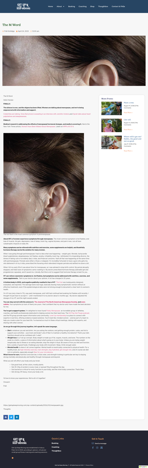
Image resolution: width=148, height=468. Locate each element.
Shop (92, 6)
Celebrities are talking (11, 114)
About (59, 6)
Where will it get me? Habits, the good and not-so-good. (132, 139)
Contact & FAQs (118, 6)
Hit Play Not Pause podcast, (79, 313)
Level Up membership (58, 315)
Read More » (128, 113)
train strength (43, 350)
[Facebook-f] (93, 447)
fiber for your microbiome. (43, 352)
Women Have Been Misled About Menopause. (38, 126)
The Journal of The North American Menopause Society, (56, 302)
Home (50, 6)
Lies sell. (127, 120)
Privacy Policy (89, 465)
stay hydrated (54, 350)
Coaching (82, 6)
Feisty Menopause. (53, 311)
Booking (71, 6)
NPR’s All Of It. (68, 126)
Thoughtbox (103, 6)
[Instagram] (97, 447)
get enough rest (65, 350)
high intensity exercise (28, 350)
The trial (59, 282)
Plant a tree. (129, 103)
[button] (5, 417)
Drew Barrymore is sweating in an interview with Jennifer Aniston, (45, 114)
